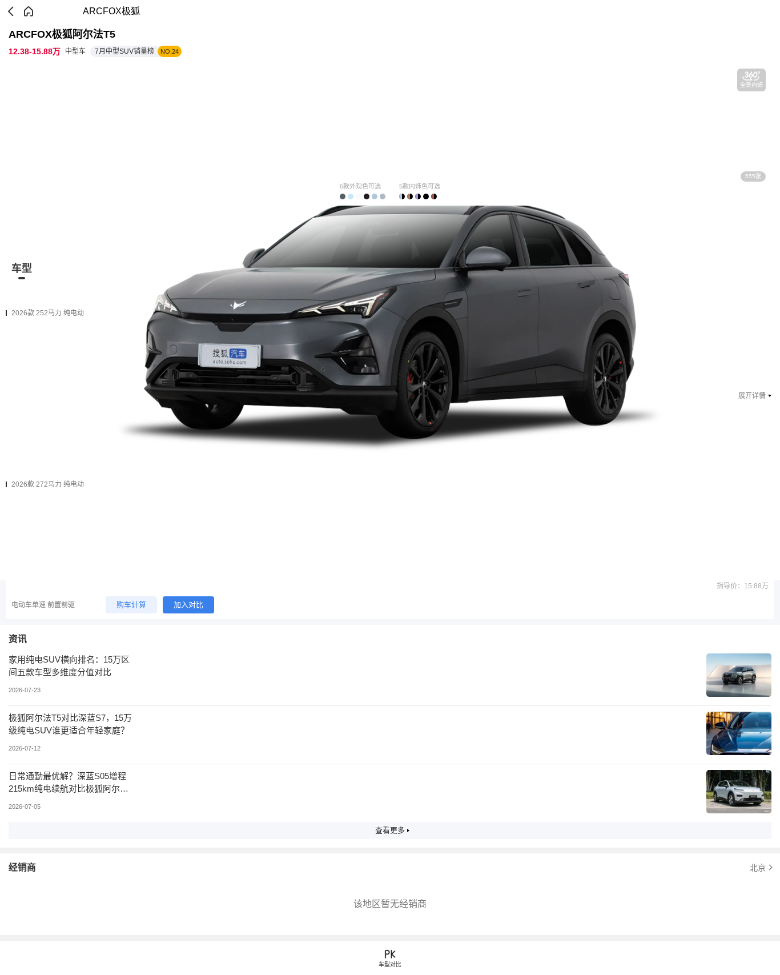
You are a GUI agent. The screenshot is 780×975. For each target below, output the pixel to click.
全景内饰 (751, 85)
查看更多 (390, 830)
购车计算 (131, 604)
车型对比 (390, 964)
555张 (753, 176)
